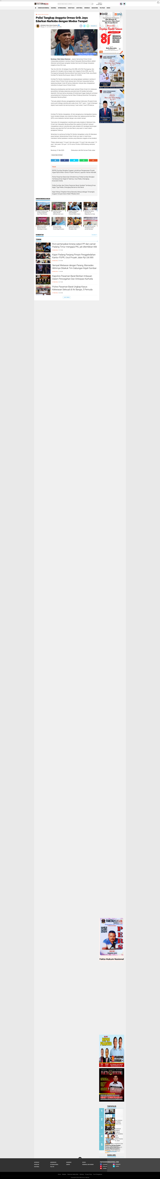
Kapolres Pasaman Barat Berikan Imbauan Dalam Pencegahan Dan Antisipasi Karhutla (72, 277)
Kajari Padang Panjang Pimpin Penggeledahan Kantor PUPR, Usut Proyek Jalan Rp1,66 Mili (74, 256)
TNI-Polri (102, 8)
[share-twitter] (84, 26)
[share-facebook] (81, 26)
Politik (52, 1166)
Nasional (53, 8)
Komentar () (94, 25)
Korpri (68, 1164)
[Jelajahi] (158, 2)
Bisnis (108, 8)
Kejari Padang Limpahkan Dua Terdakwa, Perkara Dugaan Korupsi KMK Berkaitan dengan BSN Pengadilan (114, 1146)
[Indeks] (121, 4)
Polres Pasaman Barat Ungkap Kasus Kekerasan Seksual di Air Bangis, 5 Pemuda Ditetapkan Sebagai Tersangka (72, 289)
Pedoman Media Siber (72, 1174)
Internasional (62, 8)
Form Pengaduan (97, 1174)
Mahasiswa (95, 8)
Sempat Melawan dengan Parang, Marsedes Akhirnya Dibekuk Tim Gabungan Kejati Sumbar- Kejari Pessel (74, 268)
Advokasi (36, 1162)
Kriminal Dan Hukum (88, 1164)
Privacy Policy (88, 1174)
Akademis (68, 1162)
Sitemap (82, 1174)
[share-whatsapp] (88, 26)
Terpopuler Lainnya (111, 1151)
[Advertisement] (42, 54)
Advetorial (79, 8)
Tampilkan (94, 234)
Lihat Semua (67, 297)
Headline (36, 1164)
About (59, 1174)
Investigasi (71, 8)
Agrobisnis (53, 1162)
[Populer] (124, 4)
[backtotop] (80, 1158)
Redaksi (64, 1174)
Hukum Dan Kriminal (43, 8)
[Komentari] (93, 160)
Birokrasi (87, 8)
